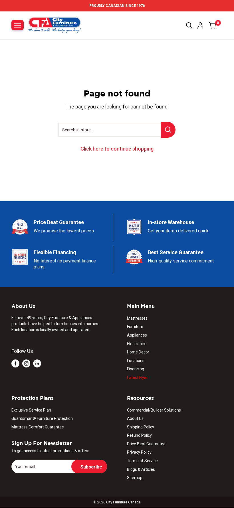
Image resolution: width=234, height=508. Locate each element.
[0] (212, 25)
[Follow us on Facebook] (15, 363)
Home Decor (138, 352)
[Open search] (189, 25)
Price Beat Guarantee (146, 444)
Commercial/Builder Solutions (154, 410)
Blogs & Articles (141, 469)
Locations (135, 360)
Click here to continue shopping (117, 149)
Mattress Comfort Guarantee (37, 427)
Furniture (135, 326)
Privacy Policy (139, 452)
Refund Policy (139, 435)
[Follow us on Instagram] (26, 363)
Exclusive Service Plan (31, 410)
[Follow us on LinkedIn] (37, 363)
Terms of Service (142, 460)
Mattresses (137, 318)
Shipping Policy (140, 427)
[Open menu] (17, 25)
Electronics (137, 343)
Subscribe (91, 467)
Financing (135, 369)
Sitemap (134, 477)
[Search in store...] (168, 130)
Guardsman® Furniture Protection (42, 418)
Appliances (137, 335)
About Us (135, 418)
